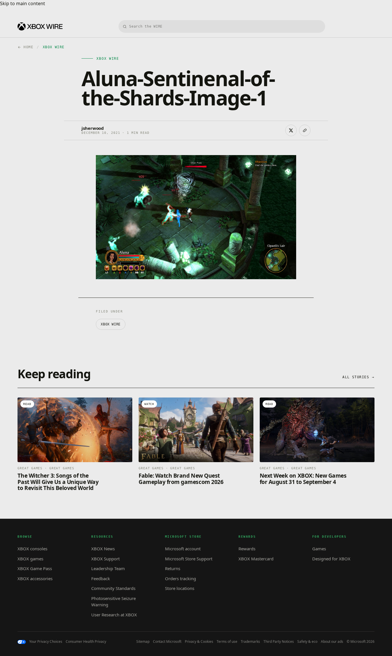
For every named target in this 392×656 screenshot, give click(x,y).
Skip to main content (22, 3)
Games (319, 548)
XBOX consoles (32, 548)
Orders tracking (180, 578)
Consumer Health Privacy (86, 641)
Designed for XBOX (331, 559)
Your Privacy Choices (45, 641)
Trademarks (250, 641)
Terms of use (227, 641)
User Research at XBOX (114, 615)
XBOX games (30, 559)
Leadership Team (108, 568)
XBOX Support (105, 559)
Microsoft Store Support (188, 559)
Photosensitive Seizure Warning (113, 601)
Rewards (246, 548)
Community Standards (113, 588)
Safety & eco (307, 641)
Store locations (179, 588)
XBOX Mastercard (255, 559)
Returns (172, 568)
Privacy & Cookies (199, 641)
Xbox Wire (110, 324)
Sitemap (143, 641)
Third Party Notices (278, 641)
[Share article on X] (291, 130)
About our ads (332, 641)
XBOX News (103, 548)
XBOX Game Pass (35, 568)
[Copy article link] (305, 130)
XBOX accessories (35, 578)
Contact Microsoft (167, 641)
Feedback (100, 578)
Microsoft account (183, 548)
